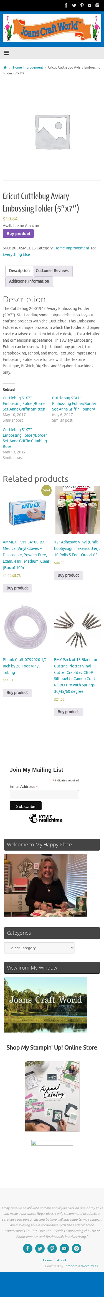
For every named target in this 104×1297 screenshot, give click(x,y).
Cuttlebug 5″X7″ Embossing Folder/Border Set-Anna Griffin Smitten (25, 404)
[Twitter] (74, 5)
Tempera (70, 1266)
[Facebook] (66, 5)
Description (19, 270)
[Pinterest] (82, 5)
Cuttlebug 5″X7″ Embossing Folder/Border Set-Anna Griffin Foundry (74, 404)
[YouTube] (89, 5)
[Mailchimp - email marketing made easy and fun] (45, 822)
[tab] (19, 271)
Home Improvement (28, 67)
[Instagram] (97, 5)
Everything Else (16, 254)
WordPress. (89, 1266)
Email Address (24, 786)
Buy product (18, 234)
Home (47, 1260)
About (62, 1260)
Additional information (29, 281)
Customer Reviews (52, 270)
